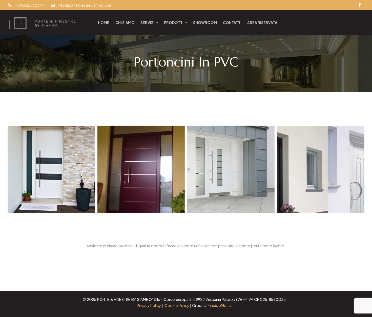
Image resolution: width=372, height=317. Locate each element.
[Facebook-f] (360, 5)
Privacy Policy (149, 305)
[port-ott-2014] (51, 169)
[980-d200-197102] (231, 169)
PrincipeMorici (219, 305)
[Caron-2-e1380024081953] (141, 169)
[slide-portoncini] (320, 169)
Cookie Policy (176, 305)
